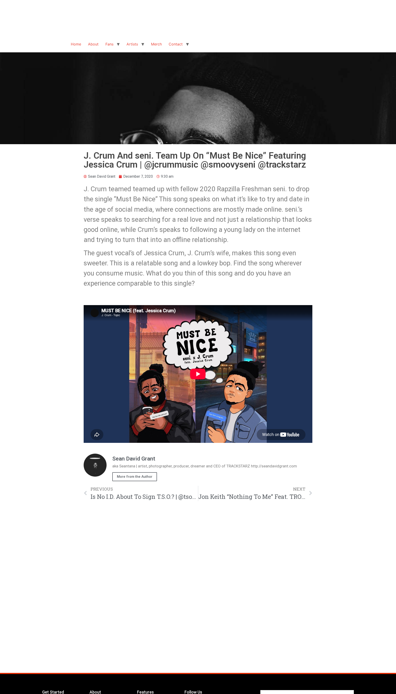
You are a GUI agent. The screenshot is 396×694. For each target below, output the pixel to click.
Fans (109, 44)
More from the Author (134, 477)
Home (76, 44)
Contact (176, 44)
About (93, 44)
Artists (132, 44)
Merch (156, 44)
